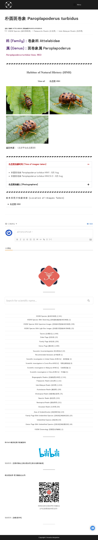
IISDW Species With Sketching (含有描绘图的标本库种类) (47, 320)
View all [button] (41, 81)
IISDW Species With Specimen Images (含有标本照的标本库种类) (47, 324)
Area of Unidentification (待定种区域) (47, 412)
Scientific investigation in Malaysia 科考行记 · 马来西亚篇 (47, 368)
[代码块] (40, 239)
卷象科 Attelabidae (15, 28)
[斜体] (20, 239)
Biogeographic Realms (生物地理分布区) (46, 377)
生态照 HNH (15, 204)
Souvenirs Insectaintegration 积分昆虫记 (47, 351)
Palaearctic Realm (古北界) (45, 31)
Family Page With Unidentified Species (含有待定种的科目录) (47, 416)
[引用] (37, 239)
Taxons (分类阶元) (46, 334)
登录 (91, 224)
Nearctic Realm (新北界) (47, 398)
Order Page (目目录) (47, 337)
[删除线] (27, 239)
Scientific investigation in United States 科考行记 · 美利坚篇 (47, 359)
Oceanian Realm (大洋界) (47, 407)
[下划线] (24, 239)
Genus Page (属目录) (46, 346)
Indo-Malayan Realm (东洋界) (71, 31)
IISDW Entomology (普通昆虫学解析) (48, 429)
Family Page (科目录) (46, 341)
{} (47, 239)
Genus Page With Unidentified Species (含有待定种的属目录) (47, 424)
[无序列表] (34, 239)
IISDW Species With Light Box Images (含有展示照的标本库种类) (47, 328)
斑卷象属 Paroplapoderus (32, 28)
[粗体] (17, 239)
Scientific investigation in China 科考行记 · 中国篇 (48, 372)
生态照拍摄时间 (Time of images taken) (27, 164)
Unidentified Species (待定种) (47, 420)
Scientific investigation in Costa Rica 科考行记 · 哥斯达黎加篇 (48, 363)
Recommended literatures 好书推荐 (47, 355)
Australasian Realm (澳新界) (47, 389)
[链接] (44, 239)
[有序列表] (30, 239)
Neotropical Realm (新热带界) (47, 402)
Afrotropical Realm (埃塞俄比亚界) (47, 394)
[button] (49, 164)
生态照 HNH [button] (54, 81)
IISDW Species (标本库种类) (19, 31)
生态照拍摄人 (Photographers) (23, 184)
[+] (50, 239)
